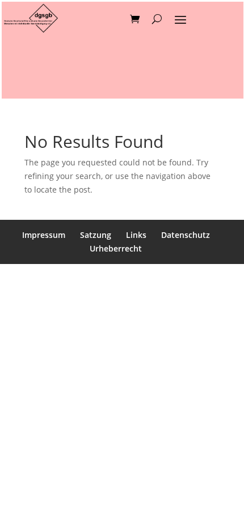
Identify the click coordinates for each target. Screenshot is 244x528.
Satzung (95, 234)
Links (136, 234)
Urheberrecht (116, 248)
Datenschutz (185, 234)
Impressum (43, 234)
